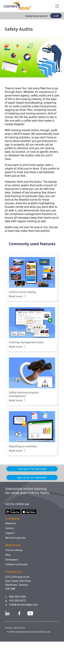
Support (10, 551)
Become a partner (16, 556)
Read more (16, 310)
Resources (13, 563)
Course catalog (14, 568)
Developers (12, 578)
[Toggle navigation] (57, 6)
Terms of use (20, 646)
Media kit (10, 542)
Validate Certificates (17, 583)
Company (13, 536)
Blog (8, 573)
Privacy (8, 646)
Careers (10, 546)
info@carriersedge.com (25, 623)
